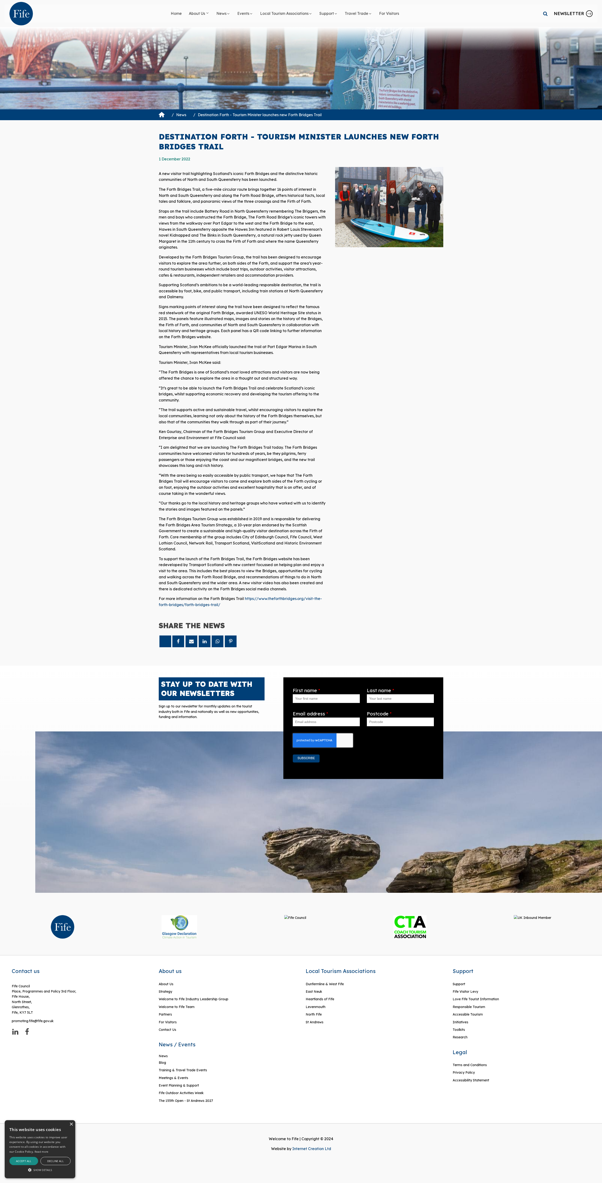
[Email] (191, 641)
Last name (380, 690)
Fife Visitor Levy (465, 991)
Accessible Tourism (468, 1014)
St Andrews (314, 1022)
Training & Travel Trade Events (183, 1070)
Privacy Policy (464, 1072)
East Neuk (314, 991)
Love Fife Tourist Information (476, 999)
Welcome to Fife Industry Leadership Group (193, 999)
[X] (165, 641)
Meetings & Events (173, 1078)
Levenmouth (315, 1007)
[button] (199, 13)
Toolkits (459, 1030)
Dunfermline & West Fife (325, 984)
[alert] (40, 1149)
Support (459, 984)
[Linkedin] (204, 641)
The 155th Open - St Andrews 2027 (186, 1101)
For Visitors (168, 1022)
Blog (162, 1062)
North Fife (314, 1014)
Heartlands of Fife (320, 999)
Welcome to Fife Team (176, 1007)
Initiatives (460, 1022)
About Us (166, 984)
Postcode (379, 714)
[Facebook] (178, 641)
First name (306, 690)
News (181, 114)
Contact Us (167, 1030)
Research (460, 1037)
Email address (310, 714)
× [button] (71, 1124)
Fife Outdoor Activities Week (181, 1093)
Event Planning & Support (179, 1085)
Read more (41, 1151)
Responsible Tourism (469, 1007)
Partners (165, 1014)
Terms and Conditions (470, 1065)
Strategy (165, 991)
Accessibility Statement (471, 1080)
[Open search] (545, 14)
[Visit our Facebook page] (27, 1031)
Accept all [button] (24, 1161)
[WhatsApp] (217, 641)
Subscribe (306, 758)
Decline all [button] (55, 1161)
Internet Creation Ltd (311, 1148)
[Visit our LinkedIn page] (15, 1031)
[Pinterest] (231, 641)
